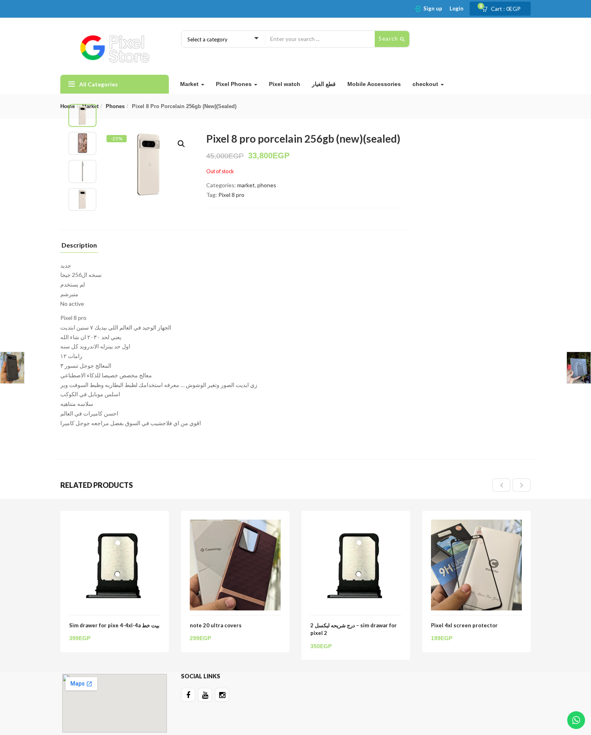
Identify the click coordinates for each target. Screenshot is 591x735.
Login (456, 8)
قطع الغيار (324, 84)
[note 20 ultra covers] (235, 524)
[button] (504, 9)
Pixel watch (284, 84)
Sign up (432, 8)
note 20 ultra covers (216, 625)
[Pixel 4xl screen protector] (476, 524)
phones (115, 106)
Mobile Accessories (374, 84)
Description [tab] (79, 245)
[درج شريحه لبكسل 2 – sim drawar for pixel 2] (355, 524)
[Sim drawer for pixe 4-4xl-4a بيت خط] (114, 524)
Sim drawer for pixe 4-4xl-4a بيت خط (114, 625)
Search (389, 38)
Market (190, 84)
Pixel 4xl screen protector (464, 625)
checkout (426, 84)
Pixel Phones (234, 84)
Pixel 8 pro (231, 194)
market (246, 185)
